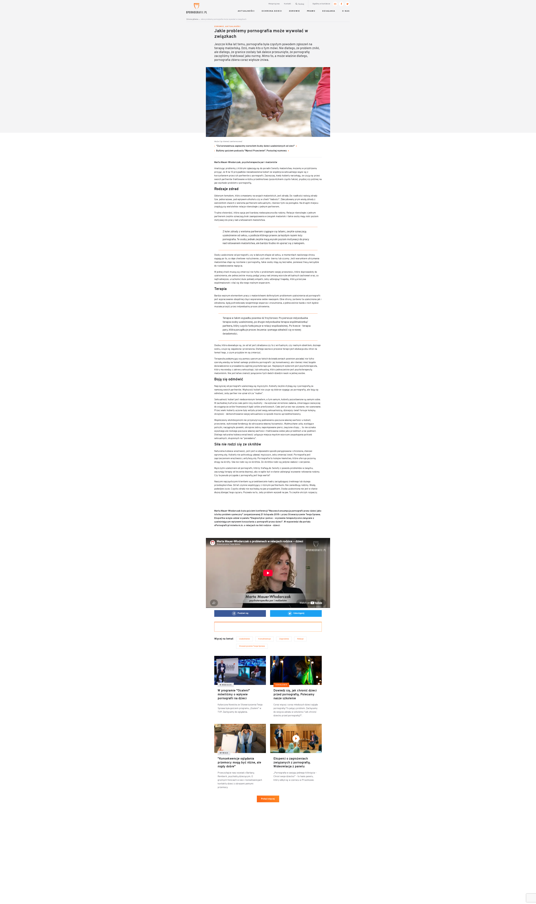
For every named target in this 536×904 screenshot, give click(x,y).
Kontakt (287, 4)
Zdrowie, (219, 26)
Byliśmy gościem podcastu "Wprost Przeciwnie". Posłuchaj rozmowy (251, 150)
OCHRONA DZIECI (272, 11)
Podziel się (243, 613)
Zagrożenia (284, 639)
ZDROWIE (294, 11)
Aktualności (233, 26)
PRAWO (311, 11)
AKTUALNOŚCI (246, 11)
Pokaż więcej (268, 799)
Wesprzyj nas (274, 4)
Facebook (341, 4)
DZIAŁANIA (328, 11)
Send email (335, 4)
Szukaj (301, 4)
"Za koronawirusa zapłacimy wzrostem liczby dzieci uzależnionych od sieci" (255, 146)
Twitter (347, 4)
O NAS (346, 11)
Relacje (300, 639)
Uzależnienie (244, 639)
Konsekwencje (264, 639)
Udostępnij (298, 613)
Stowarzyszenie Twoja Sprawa (252, 646)
